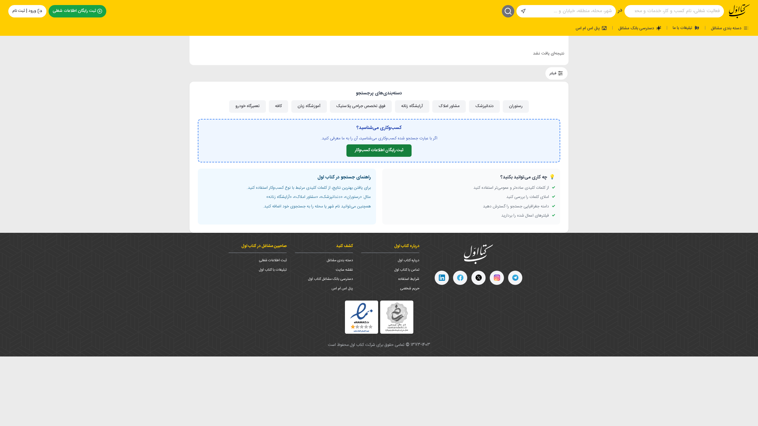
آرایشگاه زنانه (412, 106)
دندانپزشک (484, 106)
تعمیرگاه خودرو (247, 106)
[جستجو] (508, 11)
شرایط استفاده (408, 279)
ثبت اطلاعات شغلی (273, 260)
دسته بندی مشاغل (727, 28)
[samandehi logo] (396, 317)
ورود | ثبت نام (24, 10)
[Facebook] (460, 278)
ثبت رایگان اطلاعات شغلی (74, 10)
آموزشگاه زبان (309, 106)
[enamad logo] (361, 317)
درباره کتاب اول (408, 260)
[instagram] (497, 278)
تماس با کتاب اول (406, 270)
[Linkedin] (442, 278)
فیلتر (553, 73)
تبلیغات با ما (683, 27)
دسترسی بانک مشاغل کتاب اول (330, 279)
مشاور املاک (449, 106)
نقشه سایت (344, 270)
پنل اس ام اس (588, 28)
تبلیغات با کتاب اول (273, 270)
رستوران (516, 106)
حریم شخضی (409, 288)
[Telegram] (515, 278)
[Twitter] (478, 278)
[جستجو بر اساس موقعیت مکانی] (523, 11)
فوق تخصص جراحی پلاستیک (361, 106)
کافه (278, 106)
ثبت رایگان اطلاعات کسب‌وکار (379, 150)
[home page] (739, 11)
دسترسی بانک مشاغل (636, 28)
